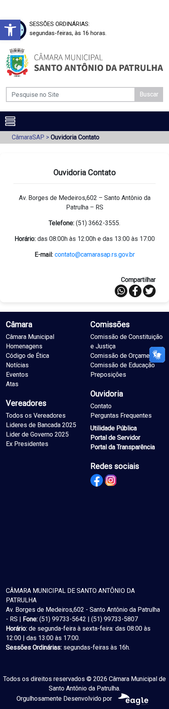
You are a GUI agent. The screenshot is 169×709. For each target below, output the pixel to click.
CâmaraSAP (28, 137)
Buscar (149, 94)
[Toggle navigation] (10, 121)
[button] (10, 30)
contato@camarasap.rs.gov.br (95, 254)
